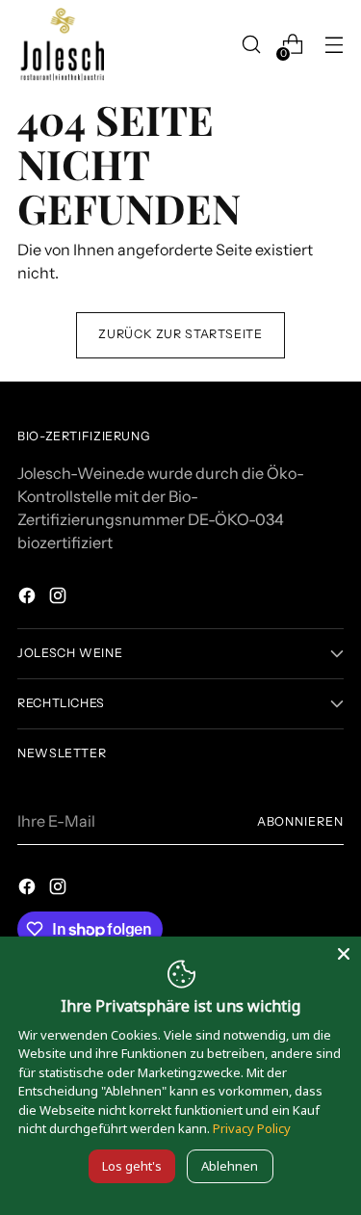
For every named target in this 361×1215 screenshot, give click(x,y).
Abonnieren (300, 821)
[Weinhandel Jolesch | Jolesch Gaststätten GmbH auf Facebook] (28, 598)
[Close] (343, 954)
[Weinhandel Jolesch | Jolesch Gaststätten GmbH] (60, 45)
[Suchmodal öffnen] (251, 45)
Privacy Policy (252, 1128)
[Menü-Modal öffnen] (333, 45)
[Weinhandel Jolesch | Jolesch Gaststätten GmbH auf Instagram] (59, 598)
